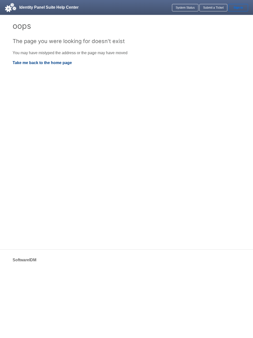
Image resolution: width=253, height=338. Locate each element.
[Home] (10, 7)
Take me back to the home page (42, 63)
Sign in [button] (238, 7)
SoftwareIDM (24, 260)
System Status (185, 7)
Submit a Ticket (213, 7)
